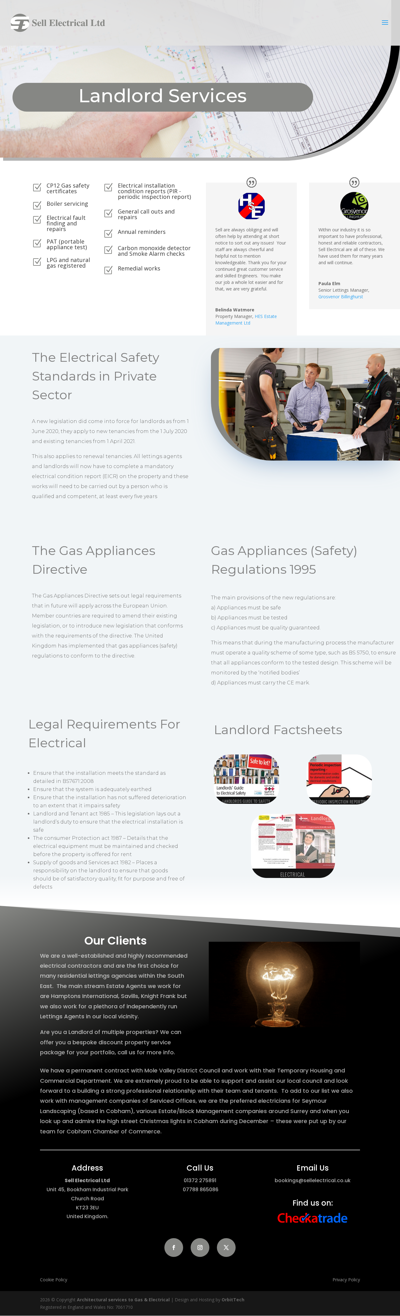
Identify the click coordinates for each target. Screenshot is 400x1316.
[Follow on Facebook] (173, 1247)
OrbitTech (233, 1300)
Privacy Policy (346, 1280)
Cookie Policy (53, 1280)
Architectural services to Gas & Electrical (123, 1300)
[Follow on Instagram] (200, 1247)
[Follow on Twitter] (226, 1247)
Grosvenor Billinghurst (340, 297)
